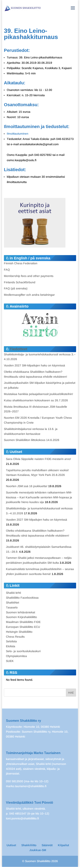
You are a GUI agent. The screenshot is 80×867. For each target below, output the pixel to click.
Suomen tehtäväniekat (20, 612)
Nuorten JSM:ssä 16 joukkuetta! (26, 486)
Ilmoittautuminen (17, 133)
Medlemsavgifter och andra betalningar (29, 294)
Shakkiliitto (28, 845)
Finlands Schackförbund (19, 282)
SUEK (10, 661)
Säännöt (47, 845)
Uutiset (11, 845)
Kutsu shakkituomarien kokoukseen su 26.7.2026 (36, 400)
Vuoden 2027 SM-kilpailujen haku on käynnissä (34, 365)
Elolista (10, 646)
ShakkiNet (12, 602)
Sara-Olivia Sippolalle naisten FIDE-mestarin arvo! (38, 459)
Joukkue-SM (37, 850)
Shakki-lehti (13, 592)
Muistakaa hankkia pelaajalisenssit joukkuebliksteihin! (38, 394)
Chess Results (15, 636)
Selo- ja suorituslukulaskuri (23, 651)
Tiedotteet (18, 349)
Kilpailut (63, 845)
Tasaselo (12, 607)
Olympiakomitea (16, 656)
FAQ (7, 269)
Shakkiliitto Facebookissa (22, 597)
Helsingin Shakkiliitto (19, 631)
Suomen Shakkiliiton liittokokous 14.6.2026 (31, 440)
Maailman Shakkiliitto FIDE (23, 622)
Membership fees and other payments (28, 276)
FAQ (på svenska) (15, 288)
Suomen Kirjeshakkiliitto (21, 617)
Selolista (11, 641)
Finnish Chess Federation (20, 263)
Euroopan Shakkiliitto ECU (23, 626)
